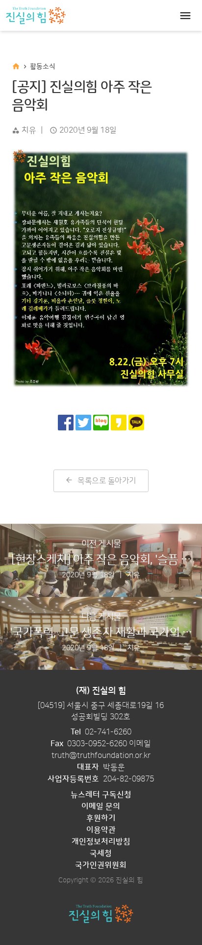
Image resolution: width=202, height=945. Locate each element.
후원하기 (101, 818)
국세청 (101, 853)
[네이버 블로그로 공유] (101, 422)
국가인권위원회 (100, 865)
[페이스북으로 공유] (66, 422)
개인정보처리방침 (101, 841)
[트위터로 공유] (83, 422)
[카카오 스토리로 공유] (118, 422)
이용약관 (101, 830)
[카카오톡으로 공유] (136, 422)
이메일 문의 (100, 806)
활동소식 (42, 66)
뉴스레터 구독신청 (101, 794)
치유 (29, 130)
